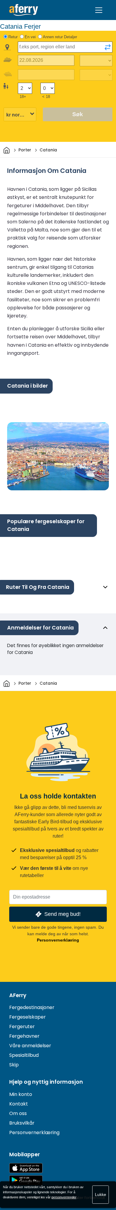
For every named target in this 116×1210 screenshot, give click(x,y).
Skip (14, 1064)
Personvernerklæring (58, 940)
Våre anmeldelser (30, 1045)
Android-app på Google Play (26, 1180)
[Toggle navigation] (99, 10)
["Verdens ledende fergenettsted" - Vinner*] (23, 10)
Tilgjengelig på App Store (26, 1168)
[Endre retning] (108, 47)
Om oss (18, 1113)
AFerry (17, 995)
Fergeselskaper (27, 1017)
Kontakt (18, 1103)
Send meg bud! (62, 914)
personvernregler (63, 1197)
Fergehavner (24, 1036)
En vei (30, 37)
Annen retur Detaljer (60, 37)
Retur (13, 37)
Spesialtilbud (24, 1055)
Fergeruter (22, 1026)
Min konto (20, 1094)
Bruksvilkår (22, 1123)
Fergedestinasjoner (31, 1007)
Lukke (100, 1194)
